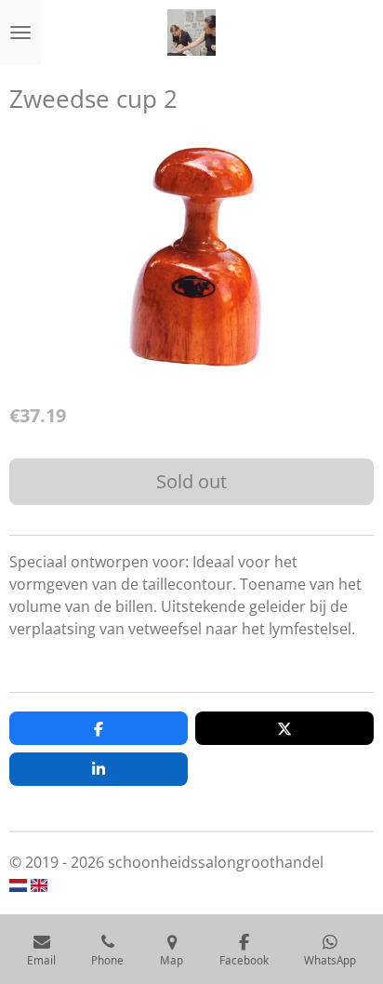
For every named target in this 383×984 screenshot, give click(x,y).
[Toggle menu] (20, 32)
